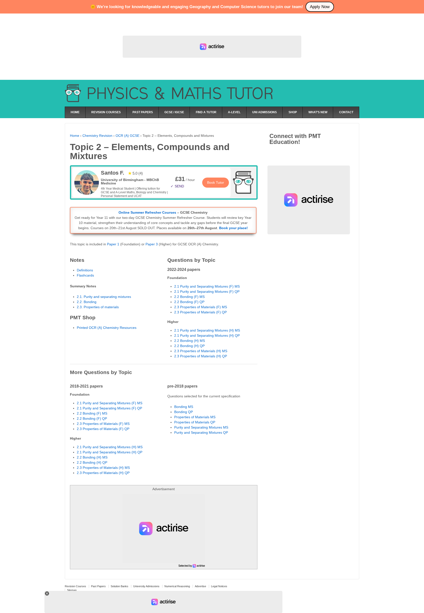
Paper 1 (113, 244)
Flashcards (85, 275)
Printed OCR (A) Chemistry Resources (106, 328)
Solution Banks (119, 586)
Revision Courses (75, 586)
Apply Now (320, 6)
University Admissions (146, 586)
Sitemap (72, 590)
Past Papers (98, 586)
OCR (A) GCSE (127, 136)
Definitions (85, 270)
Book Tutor (215, 182)
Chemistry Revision (97, 136)
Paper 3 (152, 244)
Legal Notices (219, 586)
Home (74, 136)
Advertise (200, 586)
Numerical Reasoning (177, 586)
